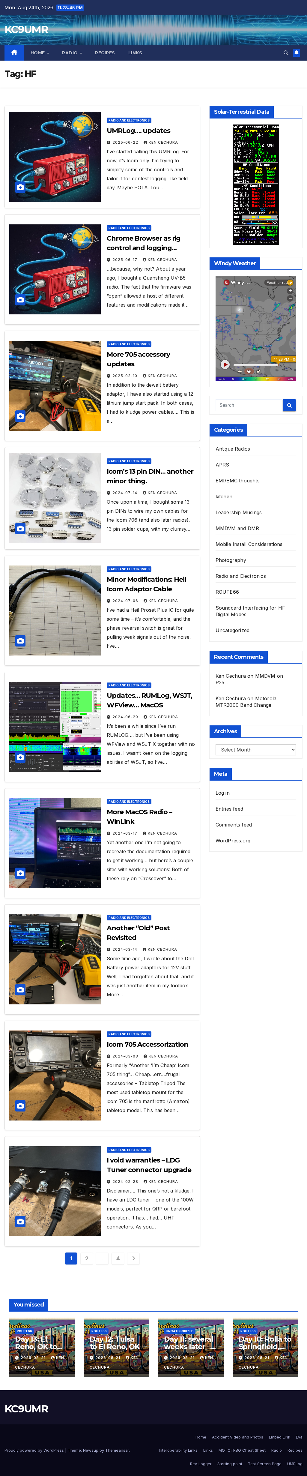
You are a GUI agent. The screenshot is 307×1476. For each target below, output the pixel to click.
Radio (70, 53)
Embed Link (279, 1437)
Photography (231, 560)
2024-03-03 (125, 1056)
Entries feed (229, 809)
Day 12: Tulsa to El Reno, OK (115, 1343)
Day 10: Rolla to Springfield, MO (265, 1346)
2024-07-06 (125, 600)
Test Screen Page (265, 1463)
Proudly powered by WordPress (34, 1450)
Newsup (90, 1450)
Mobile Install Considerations (249, 544)
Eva (299, 1437)
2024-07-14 (125, 492)
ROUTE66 (227, 592)
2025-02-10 (125, 376)
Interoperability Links (178, 1450)
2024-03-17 (125, 833)
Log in (223, 793)
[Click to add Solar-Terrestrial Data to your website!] (256, 184)
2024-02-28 (125, 1181)
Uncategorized (233, 630)
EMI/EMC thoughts (238, 481)
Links (135, 53)
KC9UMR (26, 29)
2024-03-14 (125, 949)
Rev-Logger (201, 1463)
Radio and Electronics (129, 120)
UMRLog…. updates (138, 131)
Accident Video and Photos (237, 1437)
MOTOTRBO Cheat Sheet (242, 1450)
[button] (286, 53)
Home (38, 53)
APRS (222, 465)
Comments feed (234, 825)
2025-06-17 (125, 259)
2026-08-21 (34, 1357)
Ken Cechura (163, 142)
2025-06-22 (125, 142)
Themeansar (117, 1450)
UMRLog (295, 1463)
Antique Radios (233, 449)
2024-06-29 (125, 717)
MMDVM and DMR (237, 528)
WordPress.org (233, 841)
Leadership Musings (239, 512)
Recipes (105, 53)
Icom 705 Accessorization (147, 1044)
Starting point (229, 1463)
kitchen (224, 497)
